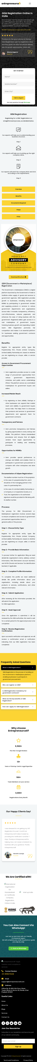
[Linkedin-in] (15, 1023)
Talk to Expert (18, 98)
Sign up (18, 1046)
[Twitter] (11, 1023)
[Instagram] (7, 1023)
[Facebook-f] (3, 1023)
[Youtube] (19, 1023)
